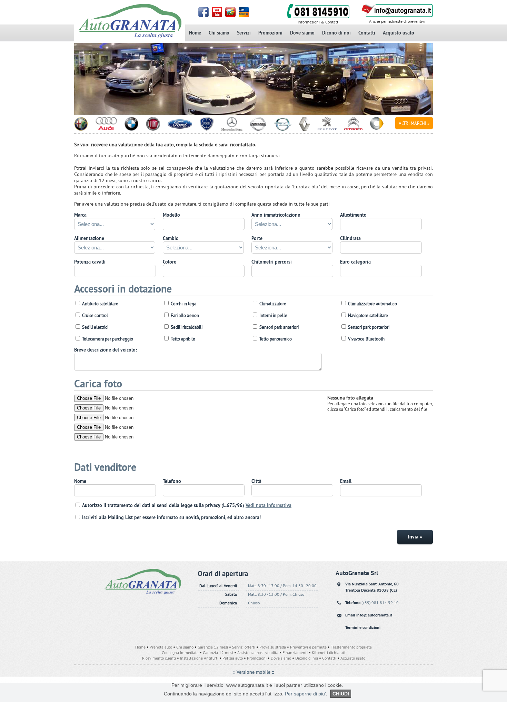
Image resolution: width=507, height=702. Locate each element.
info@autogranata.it (374, 615)
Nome (80, 481)
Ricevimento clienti (159, 658)
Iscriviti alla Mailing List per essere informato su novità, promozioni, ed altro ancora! (171, 517)
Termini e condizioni (362, 627)
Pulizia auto (232, 658)
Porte (256, 238)
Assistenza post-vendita (257, 652)
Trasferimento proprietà (351, 647)
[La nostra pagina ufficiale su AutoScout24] (244, 15)
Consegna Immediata (180, 652)
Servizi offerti (243, 647)
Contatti (366, 33)
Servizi (244, 33)
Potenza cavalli (90, 262)
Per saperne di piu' (305, 693)
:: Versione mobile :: (253, 672)
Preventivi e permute (308, 647)
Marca (80, 215)
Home (195, 33)
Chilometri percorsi (271, 262)
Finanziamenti (295, 652)
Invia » (415, 537)
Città (256, 481)
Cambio (171, 238)
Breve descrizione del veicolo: (105, 350)
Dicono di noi (336, 33)
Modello (171, 215)
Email (345, 481)
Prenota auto (161, 647)
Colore (169, 262)
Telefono (172, 481)
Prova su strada (272, 647)
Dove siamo (302, 33)
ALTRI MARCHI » (414, 123)
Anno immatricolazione (275, 215)
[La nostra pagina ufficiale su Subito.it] (231, 15)
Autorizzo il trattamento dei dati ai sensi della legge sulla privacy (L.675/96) (186, 505)
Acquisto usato (398, 33)
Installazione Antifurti (199, 658)
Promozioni (270, 33)
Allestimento (353, 215)
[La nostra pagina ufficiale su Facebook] (204, 15)
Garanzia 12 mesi (213, 647)
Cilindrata (350, 238)
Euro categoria (355, 262)
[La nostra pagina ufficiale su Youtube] (217, 15)
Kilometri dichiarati (328, 652)
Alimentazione (89, 238)
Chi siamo (219, 33)
